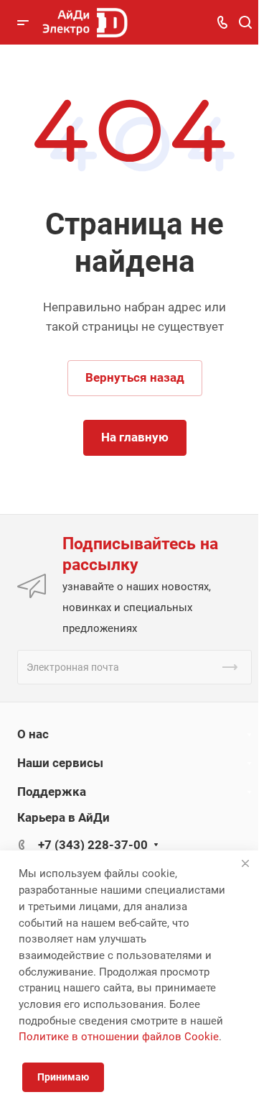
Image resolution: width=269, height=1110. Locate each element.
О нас (33, 734)
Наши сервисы (60, 763)
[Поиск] (245, 22)
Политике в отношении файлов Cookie (119, 1036)
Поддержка (51, 791)
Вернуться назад (134, 377)
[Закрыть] (245, 863)
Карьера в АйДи (63, 817)
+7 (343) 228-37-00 (93, 845)
